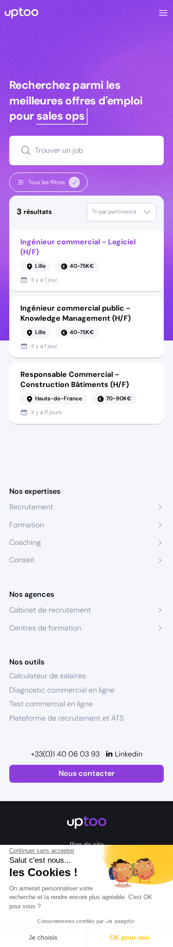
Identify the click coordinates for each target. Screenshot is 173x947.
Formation (26, 525)
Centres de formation (45, 628)
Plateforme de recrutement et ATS (66, 718)
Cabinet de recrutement (50, 610)
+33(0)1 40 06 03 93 (65, 754)
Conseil (21, 560)
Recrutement (31, 507)
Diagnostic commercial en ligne (61, 690)
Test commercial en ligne (51, 704)
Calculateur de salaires (47, 676)
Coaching (25, 542)
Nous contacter (86, 773)
